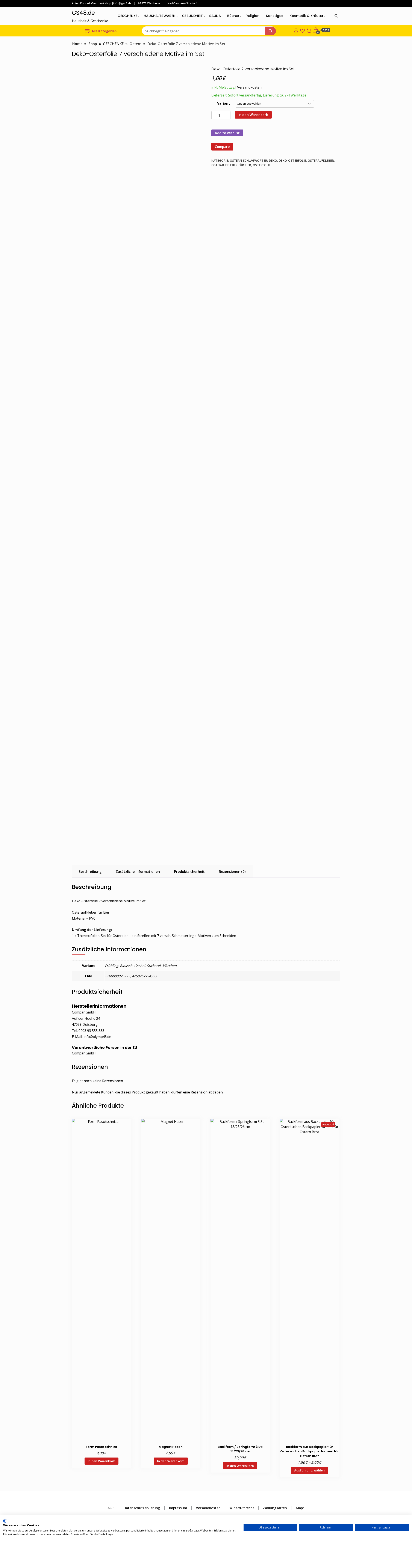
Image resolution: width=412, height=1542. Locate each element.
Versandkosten (249, 87)
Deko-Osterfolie (292, 160)
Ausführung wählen (309, 1470)
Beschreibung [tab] (90, 871)
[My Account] (296, 30)
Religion (252, 15)
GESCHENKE (127, 15)
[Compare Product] (309, 30)
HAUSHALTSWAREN (160, 15)
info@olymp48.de (97, 1036)
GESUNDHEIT (192, 15)
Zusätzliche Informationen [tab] (138, 871)
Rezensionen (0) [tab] (232, 871)
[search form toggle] (336, 16)
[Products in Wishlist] (302, 30)
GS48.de (83, 13)
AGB (111, 1508)
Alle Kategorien (104, 31)
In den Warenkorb (253, 114)
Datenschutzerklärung (141, 1508)
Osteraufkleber (321, 160)
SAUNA (215, 15)
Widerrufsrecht (241, 1508)
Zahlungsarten (275, 1508)
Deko (273, 160)
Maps (300, 1508)
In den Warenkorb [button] (101, 1461)
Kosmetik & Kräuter (306, 15)
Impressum (178, 1508)
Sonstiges (274, 15)
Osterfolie (262, 165)
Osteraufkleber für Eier (231, 165)
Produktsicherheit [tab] (189, 871)
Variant (223, 103)
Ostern (236, 160)
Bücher (233, 15)
